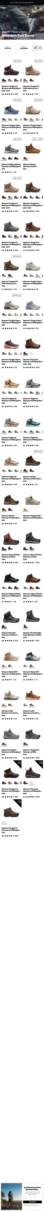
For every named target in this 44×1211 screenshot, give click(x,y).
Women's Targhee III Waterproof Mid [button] (31, 751)
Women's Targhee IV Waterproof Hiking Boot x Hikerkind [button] (11, 790)
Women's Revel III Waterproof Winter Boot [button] (9, 634)
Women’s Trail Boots (18, 35)
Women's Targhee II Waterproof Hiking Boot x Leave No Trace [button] (11, 829)
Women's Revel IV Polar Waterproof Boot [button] (11, 556)
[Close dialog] (42, 1185)
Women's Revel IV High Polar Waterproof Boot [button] (32, 634)
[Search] (36, 8)
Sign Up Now (32, 1202)
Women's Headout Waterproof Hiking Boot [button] (11, 751)
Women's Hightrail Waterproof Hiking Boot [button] (11, 400)
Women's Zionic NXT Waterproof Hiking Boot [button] (11, 673)
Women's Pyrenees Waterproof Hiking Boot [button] (32, 361)
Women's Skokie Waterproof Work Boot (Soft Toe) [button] (32, 478)
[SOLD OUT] (11, 772)
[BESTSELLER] (11, 265)
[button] (4, 8)
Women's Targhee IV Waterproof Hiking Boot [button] (11, 87)
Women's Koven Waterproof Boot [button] (30, 165)
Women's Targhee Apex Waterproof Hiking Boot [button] (11, 126)
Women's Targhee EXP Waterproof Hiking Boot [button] (32, 517)
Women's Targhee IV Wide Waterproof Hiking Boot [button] (31, 88)
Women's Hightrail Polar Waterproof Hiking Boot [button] (11, 165)
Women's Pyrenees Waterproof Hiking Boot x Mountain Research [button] (32, 790)
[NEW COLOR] (11, 70)
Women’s (6, 32)
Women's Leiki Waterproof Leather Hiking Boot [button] (10, 712)
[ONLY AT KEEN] (33, 148)
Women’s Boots (20, 32)
